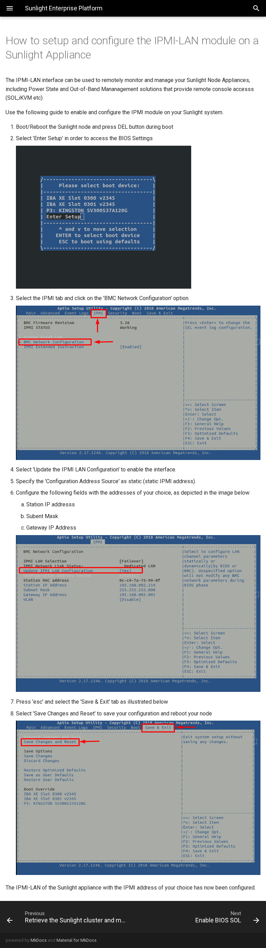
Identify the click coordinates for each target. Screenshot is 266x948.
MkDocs (38, 940)
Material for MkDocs (76, 940)
